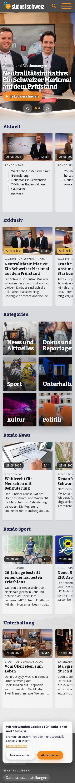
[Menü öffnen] (66, 6)
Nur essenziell (20, 755)
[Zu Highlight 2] (39, 108)
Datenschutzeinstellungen (26, 777)
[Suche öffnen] (54, 6)
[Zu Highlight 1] (36, 108)
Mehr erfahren (16, 746)
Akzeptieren (50, 755)
